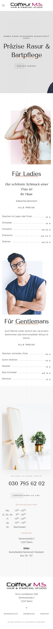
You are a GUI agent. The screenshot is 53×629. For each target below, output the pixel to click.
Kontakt (44, 614)
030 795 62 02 (27, 483)
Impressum (29, 614)
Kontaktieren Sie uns (26, 495)
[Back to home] (26, 5)
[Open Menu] (3, 5)
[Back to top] (26, 608)
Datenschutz (11, 614)
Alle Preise (26, 207)
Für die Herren (26, 66)
